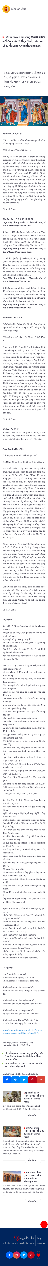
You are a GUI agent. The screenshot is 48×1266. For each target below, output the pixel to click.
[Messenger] (15, 1079)
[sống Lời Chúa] (6, 9)
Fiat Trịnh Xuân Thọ (21, 1045)
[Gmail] (41, 1079)
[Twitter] (24, 1079)
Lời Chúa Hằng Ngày (24, 1042)
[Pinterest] (32, 1079)
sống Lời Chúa (18, 9)
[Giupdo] (38, 1255)
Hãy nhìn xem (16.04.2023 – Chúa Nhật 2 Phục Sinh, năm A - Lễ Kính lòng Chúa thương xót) (25, 1056)
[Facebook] (7, 1079)
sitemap (41, 1243)
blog (39, 1238)
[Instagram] (16, 1255)
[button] (44, 1224)
